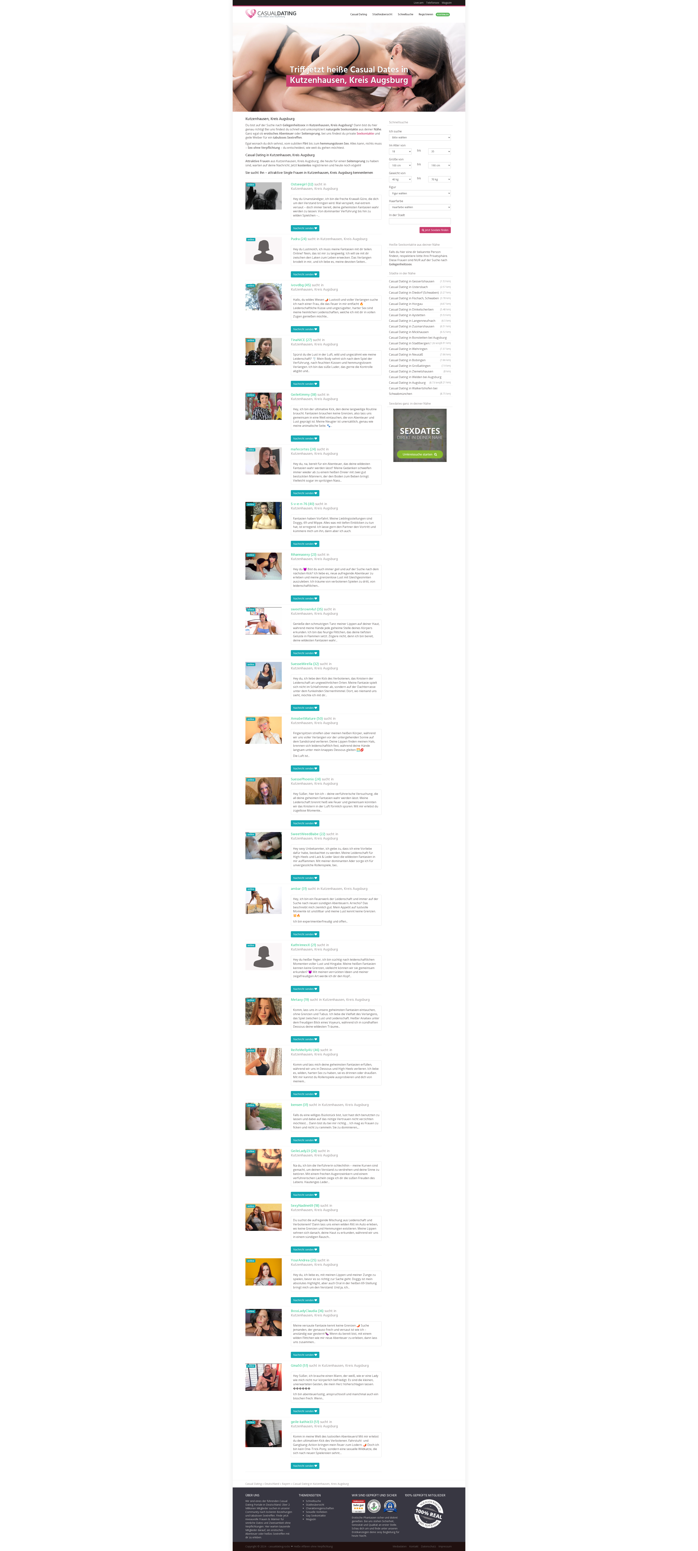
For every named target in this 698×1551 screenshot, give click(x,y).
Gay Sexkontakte (316, 1515)
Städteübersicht (382, 14)
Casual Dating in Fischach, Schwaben (420, 298)
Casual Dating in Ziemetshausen (420, 371)
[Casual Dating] (271, 14)
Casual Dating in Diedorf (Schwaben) (420, 293)
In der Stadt (397, 215)
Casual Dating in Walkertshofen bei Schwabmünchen (420, 391)
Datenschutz (428, 1546)
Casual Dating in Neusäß (420, 354)
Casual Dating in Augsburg (414, 383)
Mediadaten (400, 1546)
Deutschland (271, 1483)
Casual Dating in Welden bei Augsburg (420, 377)
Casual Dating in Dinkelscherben (420, 309)
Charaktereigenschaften (320, 1508)
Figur (392, 187)
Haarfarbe (396, 201)
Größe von (396, 159)
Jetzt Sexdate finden (436, 230)
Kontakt (413, 1546)
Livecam (419, 2)
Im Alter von (397, 145)
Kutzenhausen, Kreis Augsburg (314, 189)
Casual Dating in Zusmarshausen (420, 326)
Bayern (286, 1483)
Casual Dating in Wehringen (420, 349)
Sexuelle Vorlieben (316, 1512)
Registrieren (434, 14)
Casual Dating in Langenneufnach (420, 321)
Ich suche (395, 131)
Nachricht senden (303, 228)
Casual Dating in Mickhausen (420, 332)
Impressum (445, 1546)
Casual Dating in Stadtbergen (414, 343)
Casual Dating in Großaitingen (420, 366)
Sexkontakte (365, 133)
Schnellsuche (405, 14)
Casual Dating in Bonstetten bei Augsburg (420, 338)
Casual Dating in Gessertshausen (420, 281)
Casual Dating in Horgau (420, 304)
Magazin (447, 2)
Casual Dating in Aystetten (420, 315)
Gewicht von (397, 173)
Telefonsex (432, 2)
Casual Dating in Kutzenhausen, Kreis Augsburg (321, 1483)
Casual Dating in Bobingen (420, 360)
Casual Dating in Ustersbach (420, 287)
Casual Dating (358, 14)
